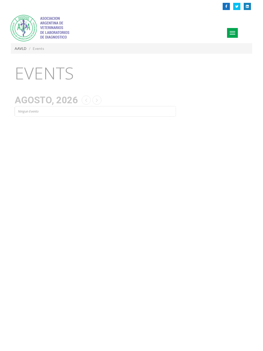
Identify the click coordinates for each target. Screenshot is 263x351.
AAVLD (20, 48)
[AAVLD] (41, 27)
